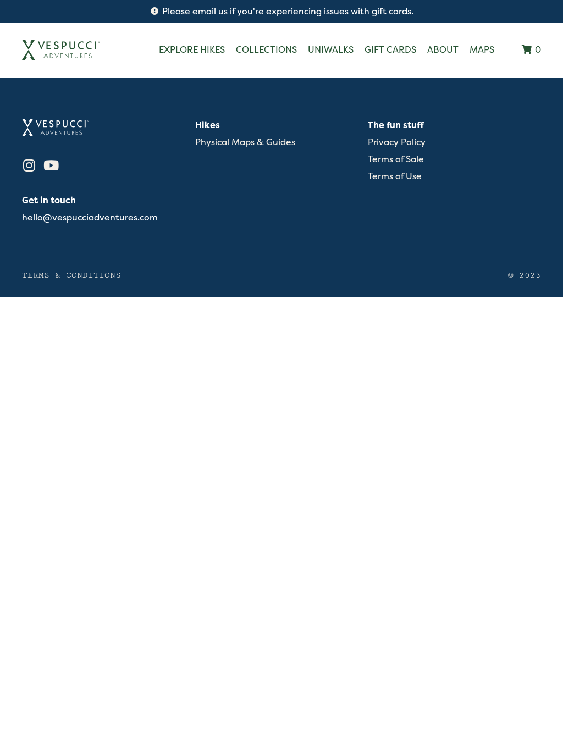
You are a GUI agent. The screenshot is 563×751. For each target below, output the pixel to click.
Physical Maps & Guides (245, 142)
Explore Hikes (192, 49)
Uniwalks (331, 49)
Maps (482, 49)
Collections (266, 49)
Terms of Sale (396, 159)
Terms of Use (395, 176)
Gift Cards (390, 49)
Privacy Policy (397, 142)
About (443, 49)
